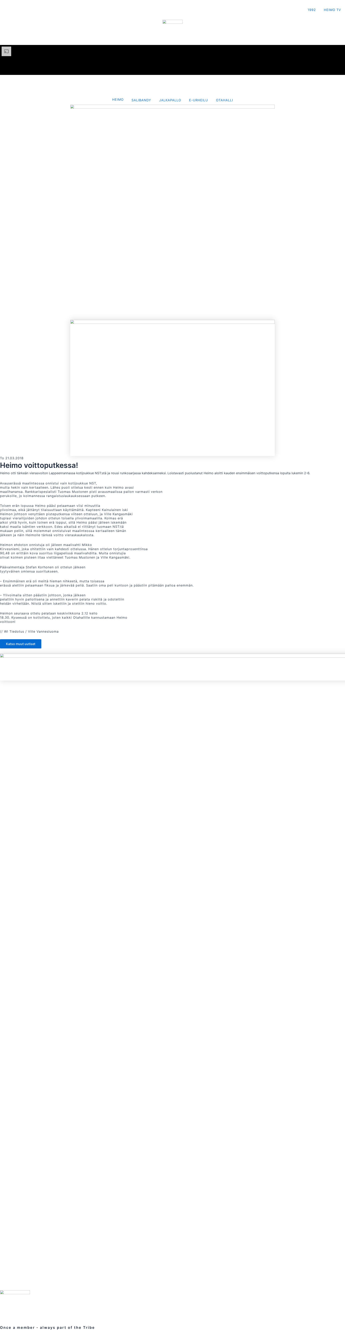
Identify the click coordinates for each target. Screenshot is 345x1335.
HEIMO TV (332, 10)
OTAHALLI (224, 100)
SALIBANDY (141, 100)
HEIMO (118, 99)
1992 (312, 10)
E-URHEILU (198, 100)
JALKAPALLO (170, 100)
